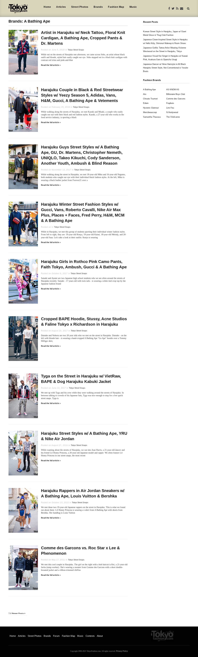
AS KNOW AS (172, 89)
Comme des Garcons (175, 99)
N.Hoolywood (172, 112)
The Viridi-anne (173, 117)
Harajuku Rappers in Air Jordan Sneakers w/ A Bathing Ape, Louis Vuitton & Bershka (82, 493)
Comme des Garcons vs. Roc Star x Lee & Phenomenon (80, 551)
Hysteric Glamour (151, 108)
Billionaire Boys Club (175, 94)
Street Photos (79, 7)
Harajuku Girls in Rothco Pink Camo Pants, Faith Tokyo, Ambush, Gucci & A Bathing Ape (84, 264)
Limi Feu (170, 108)
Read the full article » (51, 65)
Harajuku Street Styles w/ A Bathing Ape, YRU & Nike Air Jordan (84, 436)
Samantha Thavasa (152, 117)
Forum (56, 636)
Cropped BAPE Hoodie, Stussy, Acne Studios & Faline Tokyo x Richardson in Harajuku (84, 322)
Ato (144, 94)
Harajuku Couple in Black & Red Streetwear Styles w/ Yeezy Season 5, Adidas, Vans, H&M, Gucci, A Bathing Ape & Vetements (82, 95)
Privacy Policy (122, 651)
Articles (61, 7)
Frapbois (170, 103)
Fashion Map (116, 7)
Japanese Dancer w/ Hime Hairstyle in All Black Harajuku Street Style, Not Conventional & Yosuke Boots (165, 68)
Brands (98, 7)
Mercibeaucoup (150, 112)
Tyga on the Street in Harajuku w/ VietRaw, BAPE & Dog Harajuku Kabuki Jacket (81, 379)
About (100, 636)
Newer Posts (18, 613)
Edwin (145, 103)
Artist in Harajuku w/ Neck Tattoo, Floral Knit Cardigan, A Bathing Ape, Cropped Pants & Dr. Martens (83, 38)
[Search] (188, 8)
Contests (90, 636)
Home (47, 7)
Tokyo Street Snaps (76, 50)
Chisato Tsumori (150, 99)
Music (133, 7)
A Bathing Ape (149, 89)
